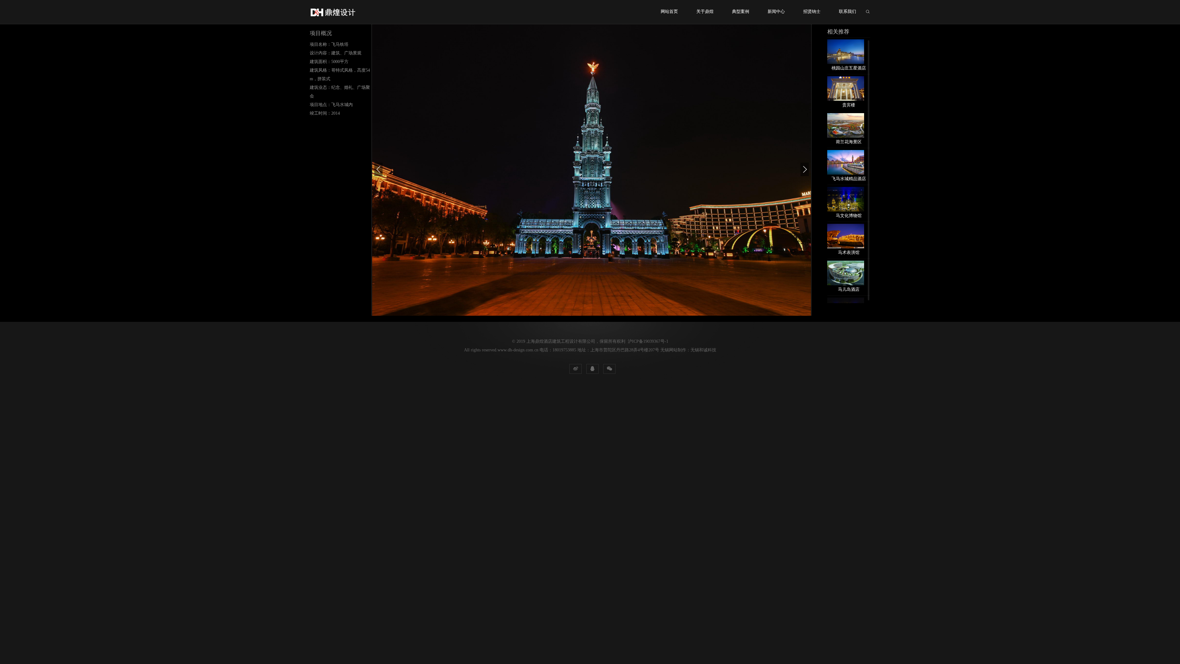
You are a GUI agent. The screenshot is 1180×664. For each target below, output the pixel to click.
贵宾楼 (848, 105)
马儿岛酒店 (848, 289)
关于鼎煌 (705, 11)
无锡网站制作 (673, 350)
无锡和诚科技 (703, 350)
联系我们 (847, 11)
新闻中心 (776, 11)
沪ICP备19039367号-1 (648, 341)
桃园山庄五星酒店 (849, 68)
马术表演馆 (848, 252)
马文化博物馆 (849, 215)
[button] (378, 169)
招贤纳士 (811, 11)
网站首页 (669, 11)
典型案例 (740, 11)
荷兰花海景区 (849, 142)
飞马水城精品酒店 (849, 178)
